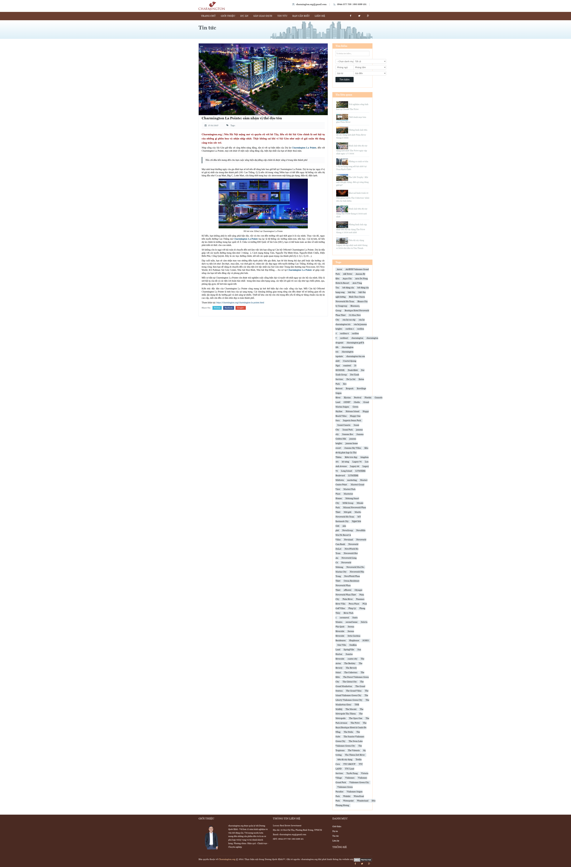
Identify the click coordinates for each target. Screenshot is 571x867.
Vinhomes (349, 778)
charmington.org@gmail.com (311, 4)
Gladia (357, 402)
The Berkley (349, 663)
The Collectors (350, 673)
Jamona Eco (347, 434)
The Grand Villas (353, 691)
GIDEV (347, 402)
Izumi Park (348, 430)
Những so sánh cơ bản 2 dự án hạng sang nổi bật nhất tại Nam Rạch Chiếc (352, 165)
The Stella (348, 732)
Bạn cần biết (301, 16)
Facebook (229, 308)
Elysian (347, 398)
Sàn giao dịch (262, 16)
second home (351, 622)
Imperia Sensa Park (352, 421)
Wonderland (362, 801)
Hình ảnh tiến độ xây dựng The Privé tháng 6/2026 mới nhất (351, 213)
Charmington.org (226, 859)
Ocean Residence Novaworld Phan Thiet (347, 585)
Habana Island (352, 411)
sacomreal (344, 618)
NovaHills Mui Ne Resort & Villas (350, 535)
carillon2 (344, 338)
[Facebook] (350, 16)
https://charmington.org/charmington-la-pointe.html (240, 302)
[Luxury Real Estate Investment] (212, 6)
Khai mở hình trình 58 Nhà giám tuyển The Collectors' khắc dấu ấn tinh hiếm (352, 197)
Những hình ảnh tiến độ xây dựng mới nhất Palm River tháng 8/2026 (351, 134)
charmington (357, 338)
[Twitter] (359, 16)
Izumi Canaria (343, 425)
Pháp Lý (352, 608)
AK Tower (347, 274)
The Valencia (354, 750)
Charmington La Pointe (246, 239)
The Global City (350, 682)
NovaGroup (347, 530)
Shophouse (354, 641)
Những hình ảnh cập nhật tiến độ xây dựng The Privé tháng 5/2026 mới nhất (351, 229)
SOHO (366, 641)
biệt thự (351, 292)
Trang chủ (208, 16)
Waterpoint (348, 801)
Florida (368, 398)
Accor (339, 269)
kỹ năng (345, 462)
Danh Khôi (353, 370)
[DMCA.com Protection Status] (363, 860)
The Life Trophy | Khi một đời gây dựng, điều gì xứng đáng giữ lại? (352, 181)
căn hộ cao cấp (349, 320)
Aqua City (347, 279)
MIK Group (348, 503)
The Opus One (355, 718)
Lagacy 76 (356, 462)
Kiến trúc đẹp (351, 457)
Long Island (346, 471)
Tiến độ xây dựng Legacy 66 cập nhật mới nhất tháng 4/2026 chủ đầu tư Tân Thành (351, 244)
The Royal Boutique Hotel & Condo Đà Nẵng (351, 727)
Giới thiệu (228, 16)
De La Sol (350, 379)
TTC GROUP (349, 764)
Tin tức (282, 16)
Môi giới (347, 512)
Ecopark (349, 389)
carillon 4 (344, 333)
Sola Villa (341, 645)
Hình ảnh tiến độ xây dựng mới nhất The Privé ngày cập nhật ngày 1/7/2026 (351, 150)
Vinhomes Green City (359, 782)
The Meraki (351, 709)
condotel (347, 366)
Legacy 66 (354, 466)
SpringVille (349, 650)
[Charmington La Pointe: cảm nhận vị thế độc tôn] (263, 79)
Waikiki (346, 796)
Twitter (217, 308)
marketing (352, 480)
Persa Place (354, 604)
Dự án (244, 16)
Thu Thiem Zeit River (355, 755)
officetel (347, 590)
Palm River (348, 599)
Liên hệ (320, 16)
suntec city (352, 659)
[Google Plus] (368, 16)
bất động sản (348, 288)
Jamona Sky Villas (352, 448)
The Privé (355, 723)
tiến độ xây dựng (344, 760)
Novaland (348, 540)
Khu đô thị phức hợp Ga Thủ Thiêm (351, 452)
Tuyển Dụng (352, 773)
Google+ (240, 308)
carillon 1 (350, 329)
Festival (357, 398)
